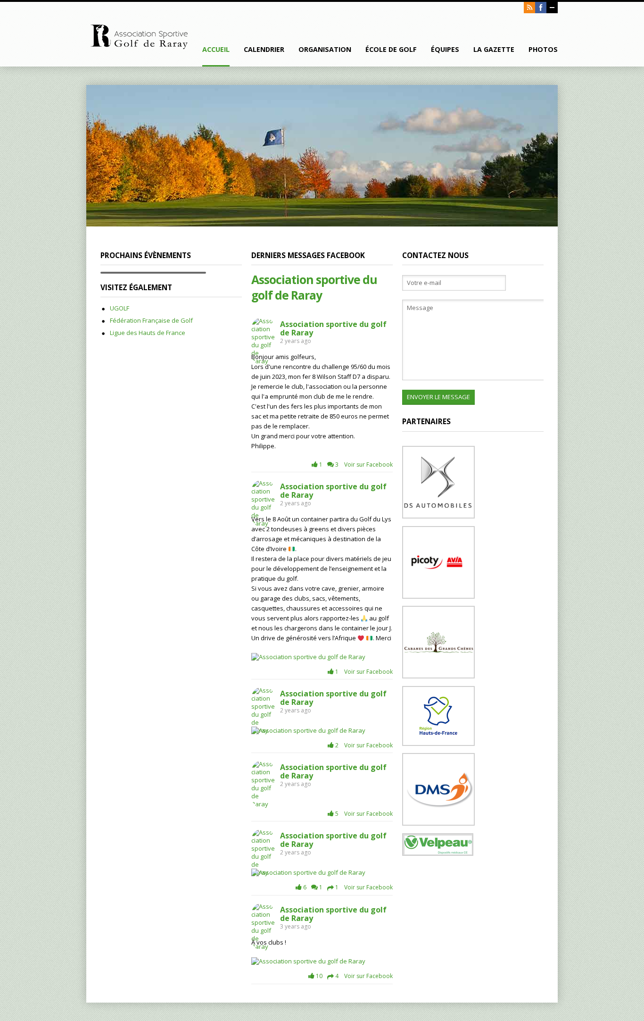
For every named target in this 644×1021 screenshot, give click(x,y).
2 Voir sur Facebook (363, 745)
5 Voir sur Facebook (363, 814)
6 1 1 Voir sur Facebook (347, 887)
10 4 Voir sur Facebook (353, 976)
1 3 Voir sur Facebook (355, 464)
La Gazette (493, 49)
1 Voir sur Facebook (363, 672)
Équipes (445, 49)
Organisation (324, 49)
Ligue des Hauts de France (147, 332)
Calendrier (264, 49)
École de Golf (391, 49)
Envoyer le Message (438, 397)
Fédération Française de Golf (151, 320)
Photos (543, 49)
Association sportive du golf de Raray (314, 287)
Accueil (216, 49)
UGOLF (119, 308)
